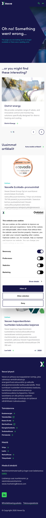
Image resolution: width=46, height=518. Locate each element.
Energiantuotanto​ (8, 428)
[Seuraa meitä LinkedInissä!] (4, 494)
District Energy (9, 123)
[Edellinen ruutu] (33, 132)
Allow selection (23, 296)
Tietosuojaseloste (30, 503)
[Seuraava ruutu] (41, 132)
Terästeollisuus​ (7, 431)
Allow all (23, 288)
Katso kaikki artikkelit (33, 147)
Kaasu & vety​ (6, 421)
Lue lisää (7, 350)
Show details (34, 281)
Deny (23, 303)
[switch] (40, 258)
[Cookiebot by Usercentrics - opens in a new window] (33, 212)
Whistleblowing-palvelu (11, 503)
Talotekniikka (7, 417)
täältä (4, 473)
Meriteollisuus (7, 424)
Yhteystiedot (6, 458)
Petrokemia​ (6, 435)
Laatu (4, 451)
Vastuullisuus (6, 455)
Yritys (4, 447)
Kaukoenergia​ (7, 413)
